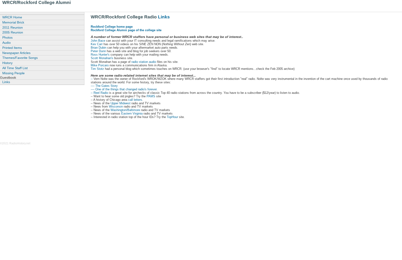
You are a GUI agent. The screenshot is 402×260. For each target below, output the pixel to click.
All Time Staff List (15, 68)
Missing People (13, 73)
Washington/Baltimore (125, 110)
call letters (135, 99)
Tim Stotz (97, 69)
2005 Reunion (12, 32)
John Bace (98, 40)
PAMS (151, 96)
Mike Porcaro (100, 65)
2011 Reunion (12, 27)
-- (92, 79)
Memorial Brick (13, 22)
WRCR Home (12, 17)
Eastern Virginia (132, 113)
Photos (7, 37)
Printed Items (12, 48)
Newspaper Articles (16, 53)
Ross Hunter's (100, 54)
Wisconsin (116, 106)
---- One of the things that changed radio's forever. (124, 89)
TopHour (172, 117)
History (7, 63)
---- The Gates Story (104, 86)
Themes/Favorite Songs (20, 58)
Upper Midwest (121, 103)
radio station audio (144, 62)
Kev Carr (97, 44)
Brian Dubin (98, 47)
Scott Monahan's (102, 58)
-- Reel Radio (99, 93)
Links (164, 16)
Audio (6, 42)
